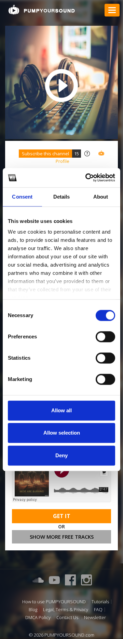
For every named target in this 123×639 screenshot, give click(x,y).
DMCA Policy (38, 617)
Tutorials (100, 601)
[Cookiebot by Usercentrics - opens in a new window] (86, 177)
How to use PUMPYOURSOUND (54, 601)
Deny (61, 455)
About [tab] (100, 197)
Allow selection (61, 433)
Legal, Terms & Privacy (65, 609)
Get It (61, 516)
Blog (33, 609)
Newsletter (95, 617)
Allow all (61, 410)
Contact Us (67, 617)
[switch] (105, 336)
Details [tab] (61, 197)
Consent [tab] (22, 197)
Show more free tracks (62, 536)
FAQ (98, 609)
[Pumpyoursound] (42, 9)
